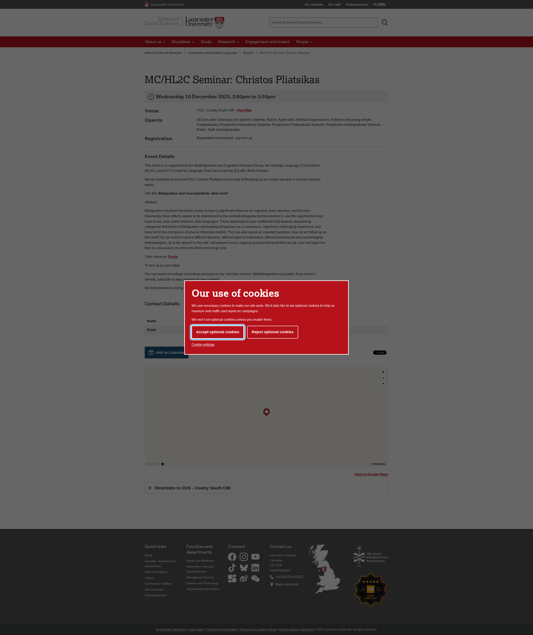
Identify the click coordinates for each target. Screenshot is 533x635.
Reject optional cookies (273, 332)
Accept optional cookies (217, 332)
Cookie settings (203, 344)
